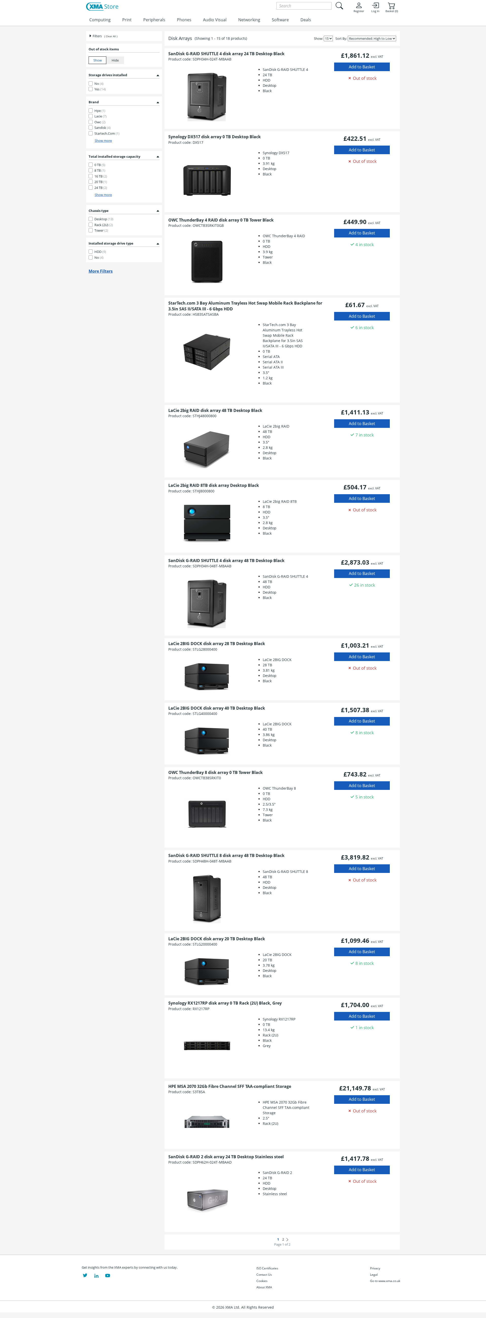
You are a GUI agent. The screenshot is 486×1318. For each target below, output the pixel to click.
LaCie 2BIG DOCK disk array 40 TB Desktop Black (216, 708)
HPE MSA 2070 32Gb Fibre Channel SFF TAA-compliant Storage (229, 1086)
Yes (100, 89)
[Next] (287, 1239)
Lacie (100, 116)
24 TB (100, 187)
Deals (305, 20)
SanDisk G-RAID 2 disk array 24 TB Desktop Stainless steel (226, 1157)
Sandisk (102, 127)
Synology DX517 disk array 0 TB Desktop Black (214, 136)
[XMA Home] (102, 7)
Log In (375, 11)
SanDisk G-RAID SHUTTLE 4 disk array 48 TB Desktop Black (226, 560)
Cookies (262, 1281)
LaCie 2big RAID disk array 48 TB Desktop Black (215, 410)
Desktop (103, 219)
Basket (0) (392, 11)
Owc (100, 122)
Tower (101, 230)
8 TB (99, 170)
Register (359, 11)
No (99, 83)
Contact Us (264, 1274)
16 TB (100, 176)
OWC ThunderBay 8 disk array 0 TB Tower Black (215, 772)
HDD (100, 251)
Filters (97, 36)
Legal (374, 1274)
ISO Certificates (267, 1268)
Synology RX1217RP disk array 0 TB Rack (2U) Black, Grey (225, 1003)
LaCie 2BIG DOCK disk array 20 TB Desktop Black (216, 939)
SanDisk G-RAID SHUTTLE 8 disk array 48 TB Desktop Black (226, 855)
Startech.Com (106, 133)
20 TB (100, 181)
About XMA (264, 1287)
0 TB (99, 165)
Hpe (99, 110)
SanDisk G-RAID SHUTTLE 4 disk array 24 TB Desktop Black (226, 53)
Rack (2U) (103, 225)
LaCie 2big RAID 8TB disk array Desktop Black (213, 485)
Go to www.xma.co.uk (385, 1281)
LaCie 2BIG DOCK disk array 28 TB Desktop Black (216, 643)
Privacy (375, 1268)
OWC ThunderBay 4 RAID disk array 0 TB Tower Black (221, 220)
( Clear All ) (110, 36)
